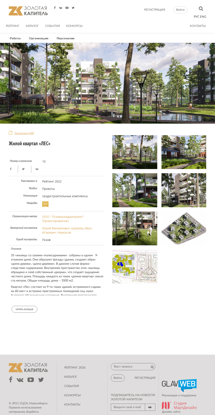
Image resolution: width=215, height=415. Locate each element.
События (52, 26)
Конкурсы (74, 26)
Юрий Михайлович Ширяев (62, 228)
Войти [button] (180, 9)
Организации (39, 38)
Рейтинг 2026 (74, 367)
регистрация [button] (145, 378)
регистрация (154, 9)
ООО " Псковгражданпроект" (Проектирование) (63, 219)
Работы (15, 38)
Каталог (32, 26)
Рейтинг (13, 26)
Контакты (198, 26)
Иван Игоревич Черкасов (67, 230)
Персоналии (66, 38)
